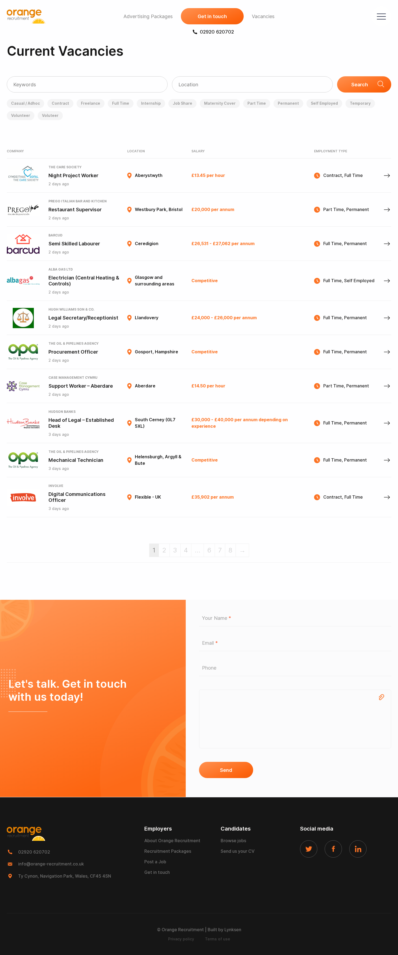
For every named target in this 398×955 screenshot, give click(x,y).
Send (226, 770)
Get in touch (212, 16)
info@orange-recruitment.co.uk (51, 864)
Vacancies (263, 16)
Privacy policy (181, 939)
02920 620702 (217, 32)
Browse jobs (233, 840)
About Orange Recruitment (172, 840)
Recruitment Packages (167, 851)
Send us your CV (238, 851)
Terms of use (217, 939)
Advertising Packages (148, 16)
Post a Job (155, 861)
